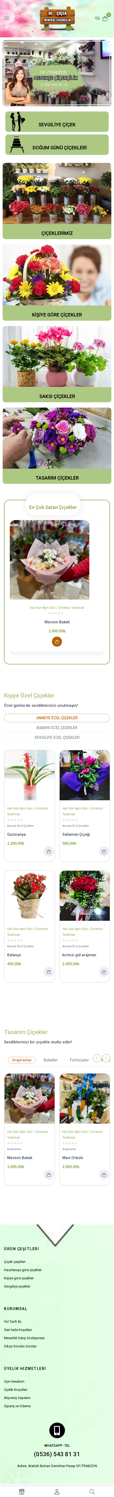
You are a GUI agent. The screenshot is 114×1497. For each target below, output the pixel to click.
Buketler (51, 1060)
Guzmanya (16, 834)
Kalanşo (14, 955)
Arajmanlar (22, 1060)
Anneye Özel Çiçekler (57, 718)
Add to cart (57, 642)
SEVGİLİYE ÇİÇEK (57, 124)
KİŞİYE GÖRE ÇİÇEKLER (57, 315)
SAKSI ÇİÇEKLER (57, 396)
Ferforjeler (79, 1060)
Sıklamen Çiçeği (76, 834)
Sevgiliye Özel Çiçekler (57, 737)
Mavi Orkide (72, 1158)
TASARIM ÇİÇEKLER (57, 478)
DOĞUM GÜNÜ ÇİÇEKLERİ (60, 147)
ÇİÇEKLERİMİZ (57, 233)
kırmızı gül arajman (79, 955)
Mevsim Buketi (57, 622)
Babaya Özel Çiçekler (57, 728)
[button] (105, 18)
